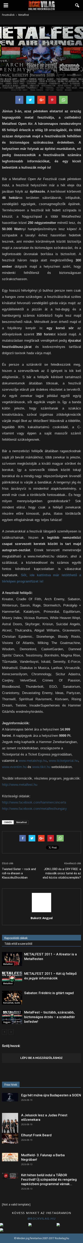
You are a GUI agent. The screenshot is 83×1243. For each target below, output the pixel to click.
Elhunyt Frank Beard (36, 1135)
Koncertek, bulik (11, 1002)
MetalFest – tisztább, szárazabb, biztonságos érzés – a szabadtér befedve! (49, 1017)
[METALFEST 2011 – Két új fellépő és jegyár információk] (12, 978)
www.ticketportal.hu (63, 761)
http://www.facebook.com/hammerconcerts (34, 802)
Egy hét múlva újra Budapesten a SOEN (51, 1095)
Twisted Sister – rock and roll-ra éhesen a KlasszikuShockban (19, 873)
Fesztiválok (8, 73)
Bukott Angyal (42, 918)
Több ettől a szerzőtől (18, 943)
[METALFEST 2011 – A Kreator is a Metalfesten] (12, 959)
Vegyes (6, 1022)
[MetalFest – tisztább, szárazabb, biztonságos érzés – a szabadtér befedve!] (12, 1017)
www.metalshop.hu (33, 761)
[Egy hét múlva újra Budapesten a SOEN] (10, 1097)
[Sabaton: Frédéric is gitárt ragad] (12, 998)
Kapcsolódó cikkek (16, 938)
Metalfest (21, 73)
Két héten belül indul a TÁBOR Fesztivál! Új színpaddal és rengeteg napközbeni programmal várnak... (49, 1179)
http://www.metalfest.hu (19, 785)
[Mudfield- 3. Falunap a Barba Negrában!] (10, 1157)
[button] (77, 5)
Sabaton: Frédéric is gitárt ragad (49, 993)
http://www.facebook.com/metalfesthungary (34, 809)
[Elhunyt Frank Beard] (10, 1138)
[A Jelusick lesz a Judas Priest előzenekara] (10, 1123)
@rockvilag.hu (41, 1218)
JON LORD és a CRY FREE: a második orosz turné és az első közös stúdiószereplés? (62, 873)
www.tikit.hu (41, 767)
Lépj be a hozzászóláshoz (41, 1057)
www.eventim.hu (14, 767)
